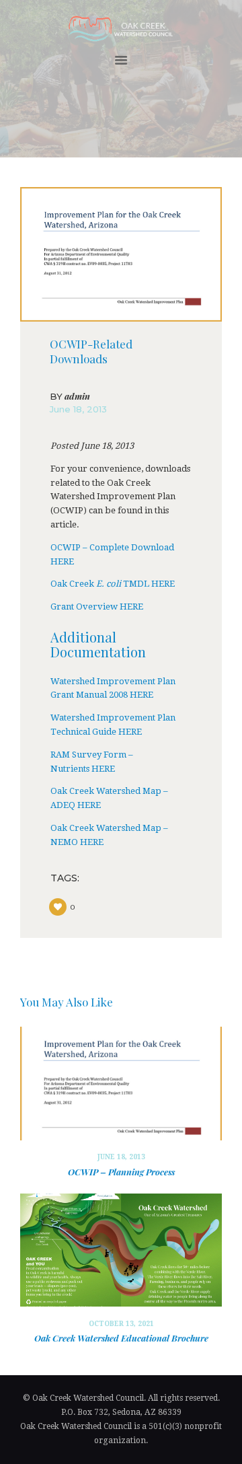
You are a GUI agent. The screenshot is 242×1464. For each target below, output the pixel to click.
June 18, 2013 (78, 409)
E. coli (108, 584)
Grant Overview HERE (96, 606)
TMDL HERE (148, 584)
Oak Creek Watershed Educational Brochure (121, 1338)
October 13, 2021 (121, 1323)
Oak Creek (73, 584)
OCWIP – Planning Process (121, 1171)
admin (70, 396)
